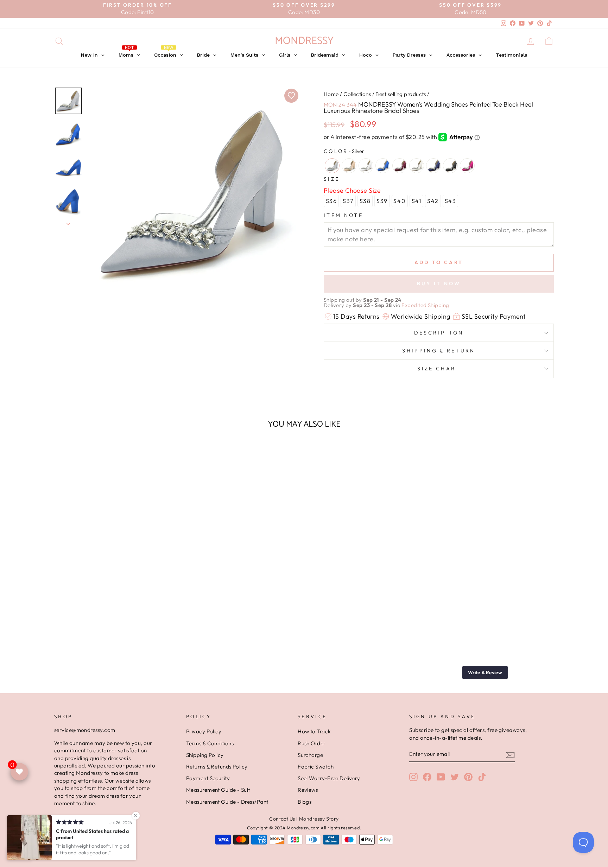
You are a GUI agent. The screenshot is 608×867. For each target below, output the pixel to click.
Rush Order (312, 743)
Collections (357, 94)
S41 (417, 200)
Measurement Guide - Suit (218, 789)
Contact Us (282, 819)
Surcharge (310, 755)
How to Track (314, 731)
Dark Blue (433, 166)
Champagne (349, 166)
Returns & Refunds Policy (217, 766)
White (366, 166)
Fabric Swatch (316, 766)
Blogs (304, 801)
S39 (382, 200)
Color (344, 151)
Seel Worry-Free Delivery (329, 778)
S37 (348, 200)
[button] (485, 672)
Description (439, 333)
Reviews (308, 789)
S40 (399, 200)
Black (450, 166)
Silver (332, 166)
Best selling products (400, 94)
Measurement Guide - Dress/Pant (227, 801)
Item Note (343, 215)
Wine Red (400, 166)
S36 (331, 200)
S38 (365, 200)
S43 (450, 200)
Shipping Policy (205, 755)
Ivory (417, 166)
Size (332, 179)
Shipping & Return (438, 351)
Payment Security (208, 778)
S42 (433, 200)
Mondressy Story (319, 819)
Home (331, 94)
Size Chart (438, 368)
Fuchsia (467, 166)
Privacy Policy (203, 731)
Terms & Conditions (210, 743)
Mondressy (304, 41)
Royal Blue (383, 166)
